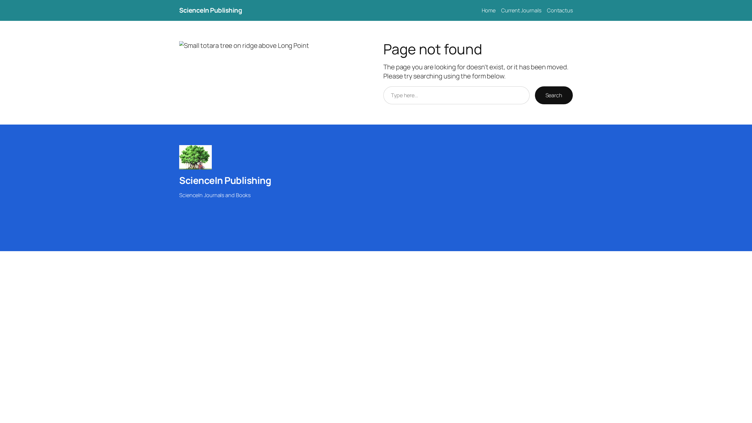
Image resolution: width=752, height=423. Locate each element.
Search (553, 95)
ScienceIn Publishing (210, 10)
